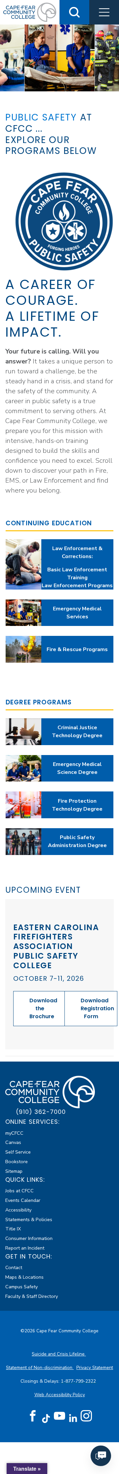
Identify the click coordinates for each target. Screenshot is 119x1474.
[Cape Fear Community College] (29, 12)
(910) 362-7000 (41, 1112)
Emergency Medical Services (77, 612)
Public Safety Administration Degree (77, 841)
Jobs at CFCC (19, 1190)
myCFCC (14, 1133)
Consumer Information (29, 1238)
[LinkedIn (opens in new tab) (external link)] (72, 1418)
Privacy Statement (94, 1367)
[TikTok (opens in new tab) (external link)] (46, 1418)
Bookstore (16, 1161)
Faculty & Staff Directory (31, 1296)
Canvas (13, 1142)
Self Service (18, 1152)
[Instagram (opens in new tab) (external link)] (86, 1416)
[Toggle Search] (74, 12)
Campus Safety (21, 1286)
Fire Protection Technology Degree (77, 805)
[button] (104, 12)
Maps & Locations (24, 1277)
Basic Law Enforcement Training (77, 573)
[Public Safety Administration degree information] (23, 841)
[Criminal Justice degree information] (23, 731)
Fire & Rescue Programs (77, 649)
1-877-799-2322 (79, 1381)
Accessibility (18, 1210)
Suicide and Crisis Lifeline (59, 1354)
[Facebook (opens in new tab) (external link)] (32, 1416)
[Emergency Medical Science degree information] (23, 768)
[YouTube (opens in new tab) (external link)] (59, 1416)
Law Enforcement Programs (77, 585)
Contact (13, 1267)
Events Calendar (22, 1200)
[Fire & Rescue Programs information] (23, 649)
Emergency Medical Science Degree (77, 768)
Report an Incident (24, 1248)
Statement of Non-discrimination (40, 1367)
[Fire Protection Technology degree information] (23, 804)
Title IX (13, 1228)
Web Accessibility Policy (59, 1395)
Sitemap (13, 1171)
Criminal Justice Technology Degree (77, 731)
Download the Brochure (43, 1008)
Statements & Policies (28, 1219)
